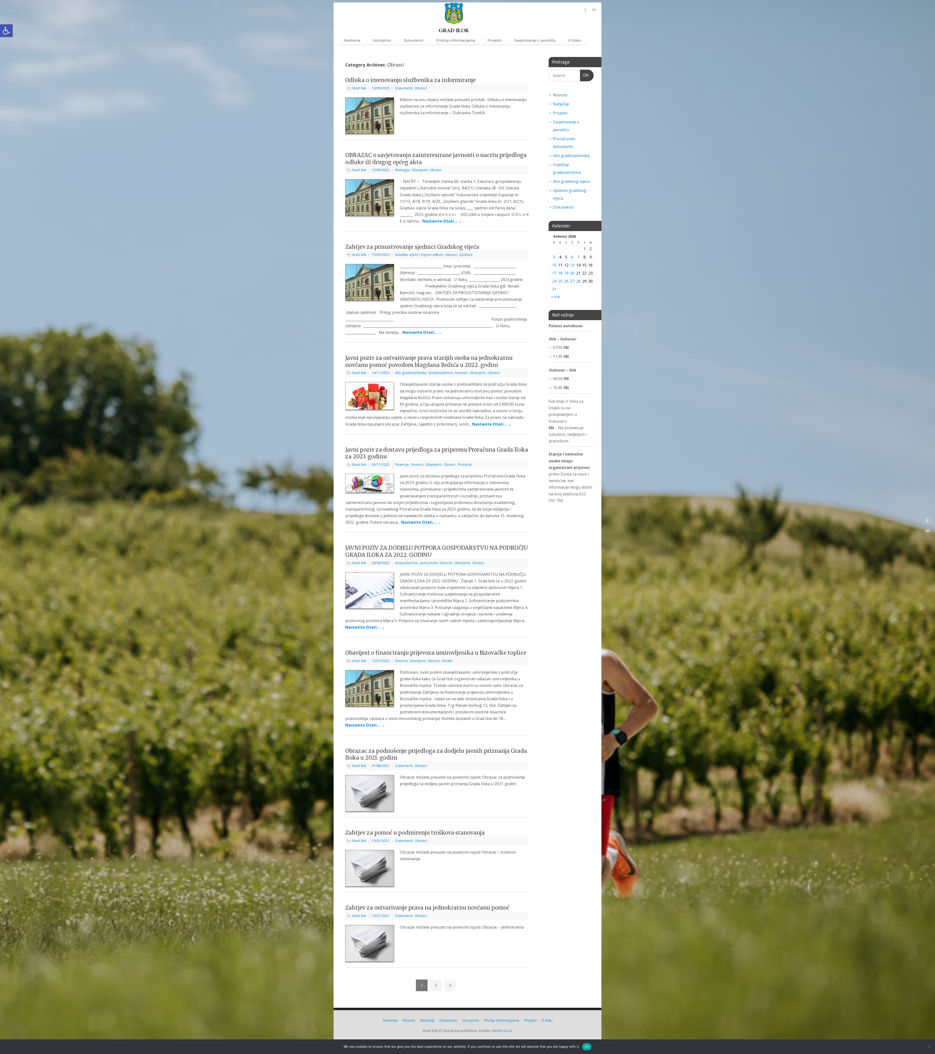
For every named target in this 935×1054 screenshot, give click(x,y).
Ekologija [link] (402, 170)
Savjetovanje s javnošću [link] (535, 40)
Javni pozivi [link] (429, 562)
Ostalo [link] (447, 660)
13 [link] (572, 265)
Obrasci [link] (421, 88)
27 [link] (572, 281)
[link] (6, 30)
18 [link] (560, 273)
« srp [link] (555, 296)
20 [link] (572, 273)
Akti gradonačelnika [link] (410, 372)
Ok (587, 1046)
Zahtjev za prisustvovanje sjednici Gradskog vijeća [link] (412, 246)
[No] (928, 1046)
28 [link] (578, 281)
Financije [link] (402, 464)
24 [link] (554, 281)
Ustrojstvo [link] (382, 40)
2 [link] (436, 985)
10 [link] (554, 265)
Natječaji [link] (561, 104)
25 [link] (560, 281)
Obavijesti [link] (419, 170)
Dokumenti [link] (413, 40)
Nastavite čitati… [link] (442, 221)
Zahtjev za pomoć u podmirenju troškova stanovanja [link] (415, 832)
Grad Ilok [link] (359, 88)
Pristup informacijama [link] (455, 40)
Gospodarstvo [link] (406, 562)
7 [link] (578, 257)
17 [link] (554, 273)
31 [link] (554, 289)
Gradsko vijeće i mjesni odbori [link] (419, 254)
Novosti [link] (461, 372)
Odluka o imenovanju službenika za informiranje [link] (410, 80)
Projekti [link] (494, 40)
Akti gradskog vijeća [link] (571, 181)
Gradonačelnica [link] (440, 372)
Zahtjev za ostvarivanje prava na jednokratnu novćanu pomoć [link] (427, 907)
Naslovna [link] (352, 40)
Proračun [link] (465, 464)
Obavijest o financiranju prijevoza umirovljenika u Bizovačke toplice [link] (435, 652)
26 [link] (566, 281)
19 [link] (566, 273)
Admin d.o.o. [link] (502, 1030)
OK (584, 75)
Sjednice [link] (466, 254)
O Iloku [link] (574, 40)
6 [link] (572, 257)
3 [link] (450, 985)
